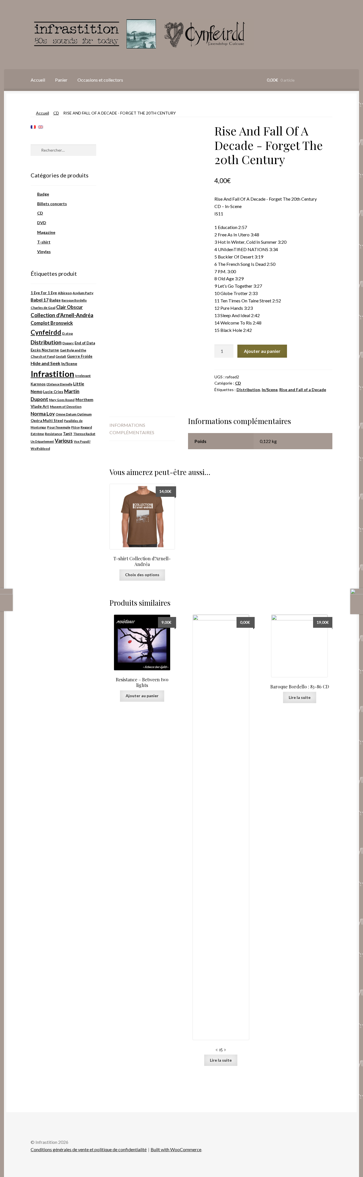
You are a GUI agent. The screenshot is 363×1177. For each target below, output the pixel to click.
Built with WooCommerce (176, 1149)
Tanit (67, 433)
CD (56, 113)
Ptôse (75, 427)
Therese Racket (84, 434)
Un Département (42, 441)
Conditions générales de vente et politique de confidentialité (89, 1149)
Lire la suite (221, 1060)
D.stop (67, 333)
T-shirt (43, 241)
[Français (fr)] (33, 126)
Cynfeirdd (46, 332)
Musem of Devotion (65, 406)
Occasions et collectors (100, 79)
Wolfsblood (40, 448)
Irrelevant (83, 376)
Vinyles (44, 251)
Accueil (38, 79)
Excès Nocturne (45, 350)
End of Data (85, 343)
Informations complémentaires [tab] (131, 428)
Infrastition (52, 374)
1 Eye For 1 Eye (44, 292)
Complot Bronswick (52, 323)
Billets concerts (52, 203)
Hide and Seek (45, 363)
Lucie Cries (53, 391)
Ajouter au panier (262, 351)
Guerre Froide (79, 356)
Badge (43, 194)
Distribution (248, 389)
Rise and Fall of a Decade (302, 389)
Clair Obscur (69, 307)
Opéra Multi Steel (47, 420)
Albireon (65, 293)
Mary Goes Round (62, 400)
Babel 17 (39, 299)
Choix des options (142, 574)
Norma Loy (43, 414)
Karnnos (38, 384)
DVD (41, 222)
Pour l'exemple (58, 427)
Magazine (46, 232)
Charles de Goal (43, 308)
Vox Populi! (82, 441)
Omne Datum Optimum (74, 414)
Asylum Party (83, 293)
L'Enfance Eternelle (59, 384)
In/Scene (270, 389)
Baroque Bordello (74, 300)
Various (64, 441)
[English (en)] (40, 126)
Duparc (68, 343)
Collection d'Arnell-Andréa (62, 315)
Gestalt (61, 356)
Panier (61, 79)
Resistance (53, 434)
